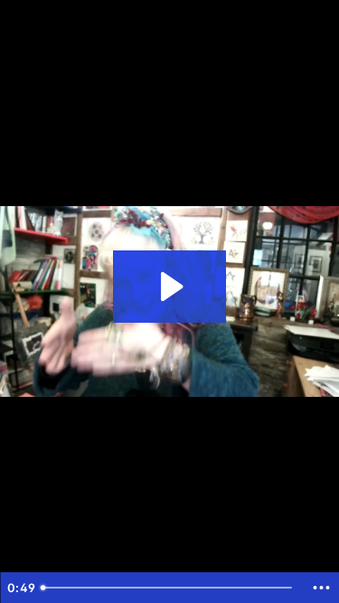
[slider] (168, 587)
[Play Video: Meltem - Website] (169, 286)
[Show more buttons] (321, 587)
